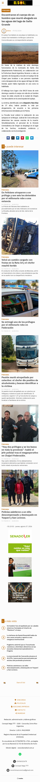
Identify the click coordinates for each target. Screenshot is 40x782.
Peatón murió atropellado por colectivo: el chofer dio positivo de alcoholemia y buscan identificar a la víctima (20, 382)
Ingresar (21, 713)
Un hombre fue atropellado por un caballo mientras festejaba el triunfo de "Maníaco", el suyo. (22, 628)
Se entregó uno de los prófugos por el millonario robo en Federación (18, 325)
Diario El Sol (21, 683)
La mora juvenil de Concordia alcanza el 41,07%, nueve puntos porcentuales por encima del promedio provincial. (22, 658)
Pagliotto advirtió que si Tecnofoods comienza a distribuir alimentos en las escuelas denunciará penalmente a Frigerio (21, 648)
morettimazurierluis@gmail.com (21, 770)
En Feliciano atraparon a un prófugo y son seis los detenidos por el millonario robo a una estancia (19, 197)
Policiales (6, 10)
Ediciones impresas (21, 707)
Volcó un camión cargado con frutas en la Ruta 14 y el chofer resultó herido (18, 262)
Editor (9, 31)
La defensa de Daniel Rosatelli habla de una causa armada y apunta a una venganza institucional (22, 637)
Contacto (21, 710)
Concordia (21, 700)
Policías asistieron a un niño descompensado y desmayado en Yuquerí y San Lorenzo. (19, 514)
